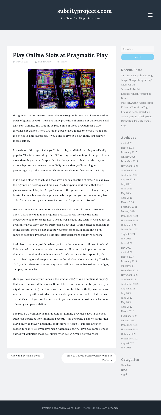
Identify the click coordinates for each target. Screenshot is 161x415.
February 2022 (129, 316)
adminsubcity (44, 61)
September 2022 (130, 284)
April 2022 (126, 306)
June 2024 (126, 188)
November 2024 (129, 166)
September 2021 (129, 338)
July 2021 (126, 347)
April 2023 (126, 252)
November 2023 (129, 220)
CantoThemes (110, 407)
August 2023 (128, 234)
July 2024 (126, 184)
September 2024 (130, 175)
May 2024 (126, 193)
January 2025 (128, 156)
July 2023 (126, 238)
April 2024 (126, 197)
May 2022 (126, 302)
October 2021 (128, 334)
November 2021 (129, 329)
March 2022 (127, 311)
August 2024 (128, 179)
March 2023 (127, 256)
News (64, 61)
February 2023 (129, 261)
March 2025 (127, 147)
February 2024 (129, 206)
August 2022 (128, 288)
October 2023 (128, 225)
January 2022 (128, 320)
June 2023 (126, 243)
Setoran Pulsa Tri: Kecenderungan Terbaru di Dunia (136, 94)
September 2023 (129, 229)
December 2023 (129, 216)
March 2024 (127, 202)
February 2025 (129, 152)
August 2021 (128, 343)
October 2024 (128, 170)
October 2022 (128, 279)
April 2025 (126, 143)
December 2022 (129, 270)
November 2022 (129, 275)
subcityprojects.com (84, 11)
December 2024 (129, 161)
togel (124, 374)
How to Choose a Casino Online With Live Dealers (89, 358)
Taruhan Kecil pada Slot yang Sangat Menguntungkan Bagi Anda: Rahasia (137, 80)
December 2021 (129, 325)
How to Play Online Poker (26, 355)
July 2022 (126, 293)
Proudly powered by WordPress (61, 407)
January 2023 (128, 266)
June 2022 (126, 297)
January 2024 (128, 211)
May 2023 (126, 247)
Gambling (126, 365)
